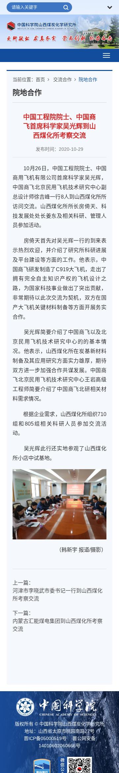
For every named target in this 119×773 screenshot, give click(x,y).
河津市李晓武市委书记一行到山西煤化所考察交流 (57, 594)
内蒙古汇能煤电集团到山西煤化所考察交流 (57, 625)
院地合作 (88, 79)
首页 (40, 79)
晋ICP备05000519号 (45, 738)
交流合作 (62, 79)
